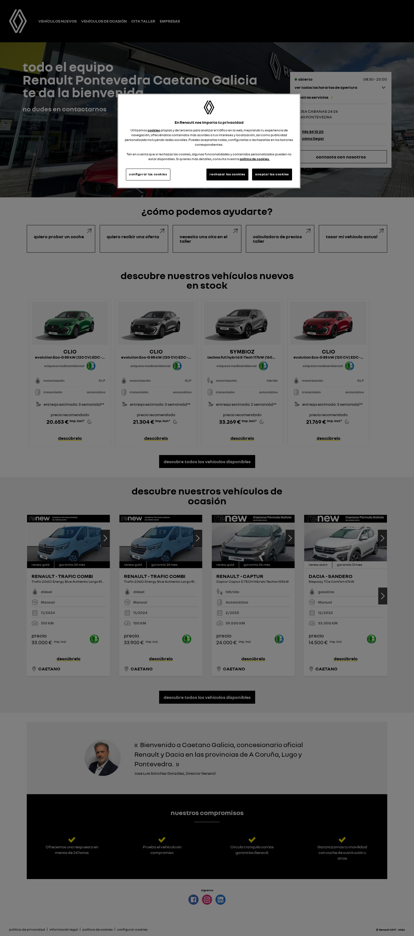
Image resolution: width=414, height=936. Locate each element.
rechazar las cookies (227, 174)
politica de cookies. (255, 159)
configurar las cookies (148, 174)
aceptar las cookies (272, 174)
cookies (154, 130)
